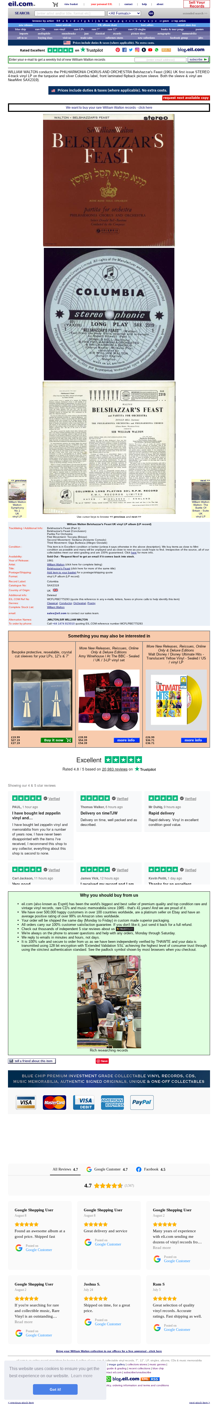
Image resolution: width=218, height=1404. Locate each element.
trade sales (87, 37)
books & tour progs (172, 29)
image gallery (117, 1364)
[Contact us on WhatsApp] (156, 51)
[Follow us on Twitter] (131, 51)
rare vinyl (59, 29)
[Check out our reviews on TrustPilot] (125, 929)
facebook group (179, 37)
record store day (187, 25)
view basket (71, 4)
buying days (45, 37)
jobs (200, 37)
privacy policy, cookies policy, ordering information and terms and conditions (123, 1385)
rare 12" (112, 29)
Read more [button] (162, 1247)
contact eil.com (112, 1372)
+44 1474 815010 (63, 623)
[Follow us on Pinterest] (118, 51)
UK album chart (107, 25)
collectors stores (114, 37)
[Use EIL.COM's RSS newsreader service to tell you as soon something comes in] (150, 1379)
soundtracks (69, 33)
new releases (26, 25)
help (144, 4)
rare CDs (40, 29)
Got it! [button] (55, 1389)
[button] (182, 1102)
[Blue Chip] (109, 1086)
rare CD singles (137, 29)
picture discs (138, 33)
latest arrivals (63, 25)
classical (100, 33)
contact (128, 4)
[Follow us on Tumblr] (144, 51)
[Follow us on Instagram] (137, 51)
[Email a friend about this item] (32, 1062)
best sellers (147, 25)
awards (117, 33)
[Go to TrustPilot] (61, 52)
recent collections (139, 1368)
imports (23, 33)
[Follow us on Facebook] (124, 51)
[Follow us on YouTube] (150, 51)
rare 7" (96, 29)
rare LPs (79, 29)
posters (200, 29)
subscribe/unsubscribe (137, 1372)
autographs (163, 33)
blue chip (20, 29)
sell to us (22, 37)
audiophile (44, 33)
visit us (67, 37)
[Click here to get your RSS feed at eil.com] (166, 50)
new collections (146, 37)
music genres (157, 1364)
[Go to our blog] (191, 51)
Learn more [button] (82, 1376)
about (160, 4)
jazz (86, 33)
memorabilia (189, 33)
